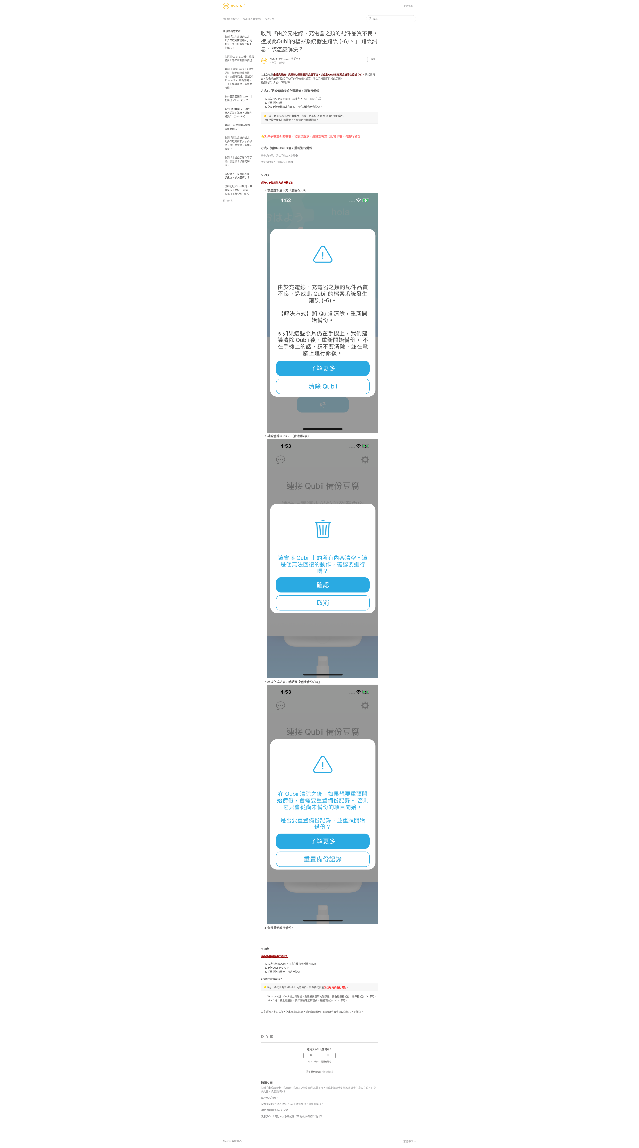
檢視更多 (228, 200)
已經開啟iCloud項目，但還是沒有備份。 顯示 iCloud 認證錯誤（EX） (238, 190)
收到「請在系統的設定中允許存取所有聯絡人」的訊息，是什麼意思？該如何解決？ (238, 42)
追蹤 (373, 59)
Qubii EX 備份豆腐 (252, 18)
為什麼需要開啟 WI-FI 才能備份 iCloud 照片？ (238, 98)
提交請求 (408, 5)
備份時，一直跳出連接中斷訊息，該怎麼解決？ (238, 175)
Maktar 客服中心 (231, 18)
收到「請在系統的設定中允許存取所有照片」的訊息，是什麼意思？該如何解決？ (238, 143)
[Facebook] (262, 1036)
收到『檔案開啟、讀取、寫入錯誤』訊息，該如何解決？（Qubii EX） (238, 112)
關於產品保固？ (269, 1097)
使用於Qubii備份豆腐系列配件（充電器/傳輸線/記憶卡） (292, 1116)
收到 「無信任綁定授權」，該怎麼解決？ (239, 127)
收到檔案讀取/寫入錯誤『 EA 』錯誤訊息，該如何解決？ (292, 1103)
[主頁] (234, 6)
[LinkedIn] (271, 1036)
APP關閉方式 (312, 98)
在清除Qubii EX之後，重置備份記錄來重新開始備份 (239, 58)
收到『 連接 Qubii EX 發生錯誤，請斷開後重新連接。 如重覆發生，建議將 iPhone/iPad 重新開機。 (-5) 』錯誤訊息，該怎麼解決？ (239, 78)
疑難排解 (269, 18)
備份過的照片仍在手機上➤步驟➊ (280, 155)
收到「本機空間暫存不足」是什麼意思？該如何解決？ (239, 161)
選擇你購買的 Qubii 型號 (274, 1110)
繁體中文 (408, 1141)
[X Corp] (267, 1036)
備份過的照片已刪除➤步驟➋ (277, 162)
